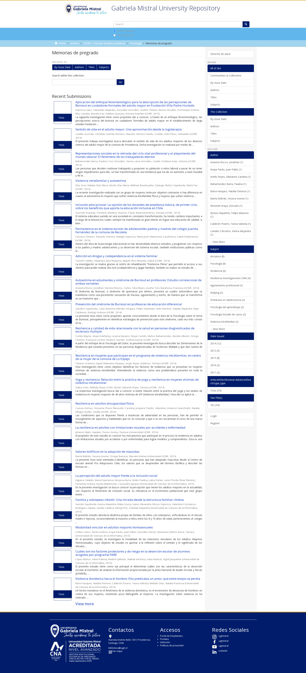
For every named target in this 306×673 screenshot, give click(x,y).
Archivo (74, 43)
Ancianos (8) (217, 256)
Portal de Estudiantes (171, 635)
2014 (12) (215, 343)
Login (213, 416)
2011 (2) (215, 372)
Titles (91, 67)
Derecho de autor (220, 54)
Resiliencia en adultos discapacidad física (104, 403)
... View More (217, 242)
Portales (164, 639)
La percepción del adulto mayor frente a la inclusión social (116, 476)
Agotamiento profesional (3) (226, 285)
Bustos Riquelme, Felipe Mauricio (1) (229, 214)
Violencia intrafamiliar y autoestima (100, 181)
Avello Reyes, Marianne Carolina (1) (230, 176)
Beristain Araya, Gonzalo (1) (226, 205)
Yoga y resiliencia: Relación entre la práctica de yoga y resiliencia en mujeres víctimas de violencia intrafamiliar (137, 381)
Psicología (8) (218, 263)
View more (84, 603)
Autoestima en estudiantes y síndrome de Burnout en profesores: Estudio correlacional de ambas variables (138, 281)
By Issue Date (62, 67)
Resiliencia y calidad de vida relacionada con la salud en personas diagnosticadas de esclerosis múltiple (134, 330)
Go (120, 82)
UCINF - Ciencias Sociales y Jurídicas (104, 43)
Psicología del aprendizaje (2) (227, 307)
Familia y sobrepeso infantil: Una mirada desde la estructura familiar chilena (129, 500)
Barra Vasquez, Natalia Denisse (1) (230, 191)
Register (215, 423)
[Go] (246, 24)
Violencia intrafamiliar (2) (224, 321)
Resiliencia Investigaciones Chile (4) (230, 278)
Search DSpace (125, 30)
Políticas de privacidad (171, 645)
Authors (79, 67)
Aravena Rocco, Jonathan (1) (226, 162)
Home (62, 43)
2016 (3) (215, 365)
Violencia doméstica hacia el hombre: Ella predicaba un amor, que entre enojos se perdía (137, 579)
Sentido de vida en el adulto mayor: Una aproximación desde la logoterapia (128, 129)
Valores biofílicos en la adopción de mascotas (107, 451)
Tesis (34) (216, 390)
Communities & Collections (226, 75)
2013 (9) (215, 350)
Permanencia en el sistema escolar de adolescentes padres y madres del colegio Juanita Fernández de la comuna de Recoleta (136, 230)
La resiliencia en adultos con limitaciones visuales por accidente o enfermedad (130, 427)
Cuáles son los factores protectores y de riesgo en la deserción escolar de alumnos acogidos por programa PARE (132, 553)
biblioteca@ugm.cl (118, 647)
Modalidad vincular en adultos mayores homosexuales (114, 527)
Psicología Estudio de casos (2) (228, 314)
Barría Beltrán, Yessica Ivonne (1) (229, 198)
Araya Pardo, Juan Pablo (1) (226, 169)
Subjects (104, 67)
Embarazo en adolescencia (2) (227, 300)
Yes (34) (215, 405)
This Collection (125, 35)
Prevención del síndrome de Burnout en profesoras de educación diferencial (128, 304)
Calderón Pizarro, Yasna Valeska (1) (230, 223)
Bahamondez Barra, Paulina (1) (228, 184)
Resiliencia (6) (218, 271)
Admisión (165, 642)
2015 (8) (215, 358)
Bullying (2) (216, 292)
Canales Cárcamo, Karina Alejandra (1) (230, 232)
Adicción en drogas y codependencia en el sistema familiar (116, 256)
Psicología (135, 43)
